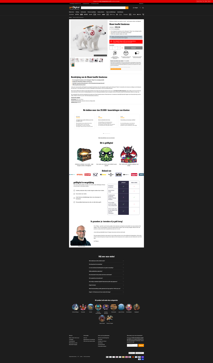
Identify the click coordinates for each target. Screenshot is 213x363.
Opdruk (81, 356)
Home (70, 17)
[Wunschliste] (140, 8)
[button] (103, 133)
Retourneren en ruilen (73, 342)
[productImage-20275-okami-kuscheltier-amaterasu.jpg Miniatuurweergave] (72, 60)
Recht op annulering (87, 356)
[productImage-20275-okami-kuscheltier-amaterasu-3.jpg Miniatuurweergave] (86, 60)
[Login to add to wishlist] (122, 47)
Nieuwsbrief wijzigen (73, 344)
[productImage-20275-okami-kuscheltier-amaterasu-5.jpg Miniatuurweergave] (96, 60)
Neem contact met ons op (74, 337)
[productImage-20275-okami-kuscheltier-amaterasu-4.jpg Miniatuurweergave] (91, 60)
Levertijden (71, 339)
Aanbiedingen (120, 12)
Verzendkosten (72, 341)
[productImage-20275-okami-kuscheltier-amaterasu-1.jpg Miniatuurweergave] (77, 60)
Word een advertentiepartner (103, 337)
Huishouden (83, 12)
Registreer (141, 345)
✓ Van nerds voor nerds (94, 3)
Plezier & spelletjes (92, 12)
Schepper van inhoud (102, 341)
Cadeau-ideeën (101, 12)
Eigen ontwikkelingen (111, 12)
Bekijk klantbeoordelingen (115, 69)
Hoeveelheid (111, 45)
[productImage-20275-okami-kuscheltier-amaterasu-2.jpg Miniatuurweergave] (82, 60)
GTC (78, 356)
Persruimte (100, 339)
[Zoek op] (126, 7)
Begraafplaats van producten (89, 339)
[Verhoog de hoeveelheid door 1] (119, 47)
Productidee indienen (102, 346)
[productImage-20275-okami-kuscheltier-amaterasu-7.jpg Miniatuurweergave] (72, 65)
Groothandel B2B (101, 344)
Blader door (71, 12)
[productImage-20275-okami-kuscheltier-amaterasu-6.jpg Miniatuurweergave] (101, 60)
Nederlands (141, 3)
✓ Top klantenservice (85, 3)
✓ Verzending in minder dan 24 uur (75, 3)
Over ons (85, 337)
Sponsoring (100, 342)
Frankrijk (139, 352)
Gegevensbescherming (72, 356)
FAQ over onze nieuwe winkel (89, 341)
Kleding (77, 12)
